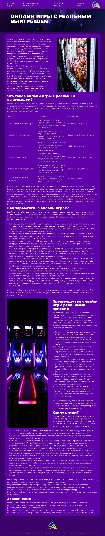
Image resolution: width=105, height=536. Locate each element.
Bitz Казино (56, 453)
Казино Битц (50, 104)
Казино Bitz (84, 199)
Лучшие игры (10, 4)
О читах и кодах (80, 4)
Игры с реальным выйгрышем (31, 4)
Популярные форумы (59, 4)
